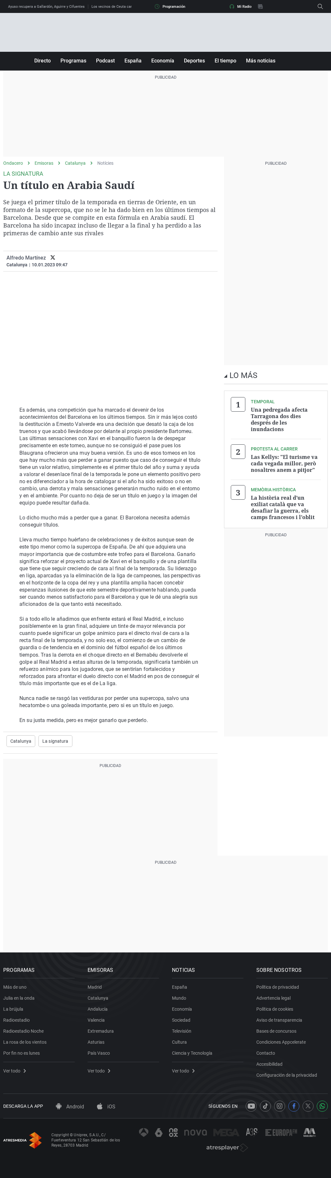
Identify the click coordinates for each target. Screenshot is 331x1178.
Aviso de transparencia (279, 1020)
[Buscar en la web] (320, 6)
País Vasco (99, 1053)
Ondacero (13, 163)
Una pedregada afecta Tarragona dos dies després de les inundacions (279, 419)
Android (74, 1107)
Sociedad (181, 1020)
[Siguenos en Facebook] (293, 1106)
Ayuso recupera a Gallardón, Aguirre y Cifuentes (46, 6)
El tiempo (225, 61)
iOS (110, 1107)
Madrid (95, 987)
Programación (174, 7)
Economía (162, 61)
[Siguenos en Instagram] (279, 1106)
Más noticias (260, 61)
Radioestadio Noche (23, 1031)
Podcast (105, 61)
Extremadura (101, 1031)
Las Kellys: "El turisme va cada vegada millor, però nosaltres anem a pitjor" (284, 463)
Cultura (179, 1042)
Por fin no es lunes (21, 1053)
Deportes (194, 61)
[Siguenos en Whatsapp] (322, 1106)
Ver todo (11, 1071)
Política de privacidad (277, 987)
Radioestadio (16, 1020)
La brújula (13, 1009)
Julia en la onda (19, 998)
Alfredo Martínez (26, 258)
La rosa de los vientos (25, 1042)
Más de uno (15, 987)
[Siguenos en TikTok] (265, 1106)
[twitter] (52, 257)
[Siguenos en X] (308, 1106)
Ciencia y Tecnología (192, 1053)
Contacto (265, 1053)
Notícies (105, 163)
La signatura (55, 741)
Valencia (96, 1020)
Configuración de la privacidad (286, 1075)
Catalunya (75, 163)
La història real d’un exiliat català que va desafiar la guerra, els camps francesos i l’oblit (283, 507)
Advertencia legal (273, 998)
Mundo (179, 998)
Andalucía (98, 1009)
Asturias (96, 1042)
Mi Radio (244, 7)
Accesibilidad (269, 1064)
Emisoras (44, 163)
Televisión (181, 1031)
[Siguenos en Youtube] (251, 1106)
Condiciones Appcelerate (281, 1042)
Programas (73, 61)
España (133, 61)
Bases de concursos (276, 1031)
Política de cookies (274, 1009)
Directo (42, 61)
